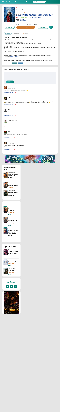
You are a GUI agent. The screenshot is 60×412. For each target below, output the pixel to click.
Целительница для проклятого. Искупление (6, 193)
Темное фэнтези (11, 249)
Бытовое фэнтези (23, 20)
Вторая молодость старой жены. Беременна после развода (6, 231)
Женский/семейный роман (13, 259)
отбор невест (48, 14)
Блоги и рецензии (20, 1)
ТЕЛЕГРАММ (14, 63)
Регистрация (54, 1)
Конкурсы (29, 1)
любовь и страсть (49, 15)
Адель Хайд (11, 212)
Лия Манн (28, 12)
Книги (10, 1)
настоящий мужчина (39, 15)
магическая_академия (39, 14)
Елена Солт (10, 179)
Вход (48, 1)
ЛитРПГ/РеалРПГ (11, 268)
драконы (24, 14)
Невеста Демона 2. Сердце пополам (6, 252)
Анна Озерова (11, 237)
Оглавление (16, 33)
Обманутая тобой (6, 262)
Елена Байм (10, 187)
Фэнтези (22, 19)
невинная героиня (30, 15)
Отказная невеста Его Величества (6, 210)
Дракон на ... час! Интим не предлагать (6, 185)
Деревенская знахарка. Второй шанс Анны (6, 220)
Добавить (10, 81)
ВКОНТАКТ (20, 63)
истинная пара (30, 14)
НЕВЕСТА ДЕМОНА (14, 56)
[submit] (34, 1)
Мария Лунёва (11, 223)
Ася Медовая (20, 12)
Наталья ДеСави (12, 197)
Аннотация (7, 33)
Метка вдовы (6, 271)
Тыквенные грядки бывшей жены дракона (6, 175)
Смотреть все (7, 240)
